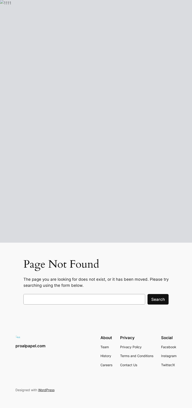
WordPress (46, 390)
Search (158, 299)
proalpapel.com (30, 346)
